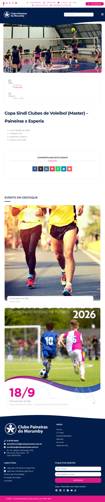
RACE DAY (14, 301)
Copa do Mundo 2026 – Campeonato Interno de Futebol (38, 404)
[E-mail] (69, 168)
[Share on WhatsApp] (58, 168)
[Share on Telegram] (63, 168)
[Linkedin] (46, 168)
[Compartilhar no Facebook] (35, 168)
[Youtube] (71, 490)
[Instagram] (64, 490)
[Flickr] (67, 490)
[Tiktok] (75, 490)
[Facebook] (56, 490)
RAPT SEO (47, 499)
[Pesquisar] (91, 14)
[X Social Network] (40, 168)
